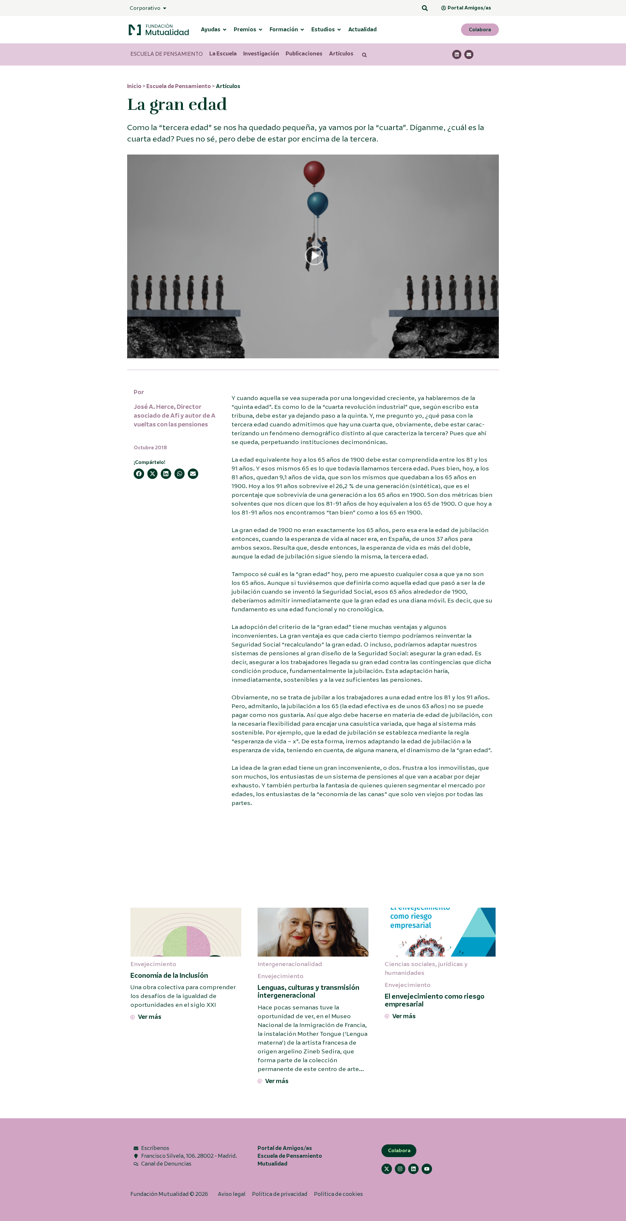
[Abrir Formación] (302, 30)
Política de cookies (338, 1194)
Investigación (261, 54)
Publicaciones (304, 54)
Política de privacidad (279, 1194)
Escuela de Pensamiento (178, 86)
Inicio (134, 86)
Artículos (341, 54)
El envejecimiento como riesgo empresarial (434, 1000)
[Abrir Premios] (260, 30)
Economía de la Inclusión (169, 975)
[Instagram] (400, 1169)
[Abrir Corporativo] (164, 8)
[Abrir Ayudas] (224, 30)
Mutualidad (272, 1163)
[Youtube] (427, 1169)
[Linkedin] (456, 54)
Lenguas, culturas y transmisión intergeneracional (308, 991)
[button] (424, 8)
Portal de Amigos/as (285, 1148)
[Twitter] (386, 1169)
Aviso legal (232, 1194)
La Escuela (223, 54)
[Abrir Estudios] (339, 30)
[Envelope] (468, 54)
